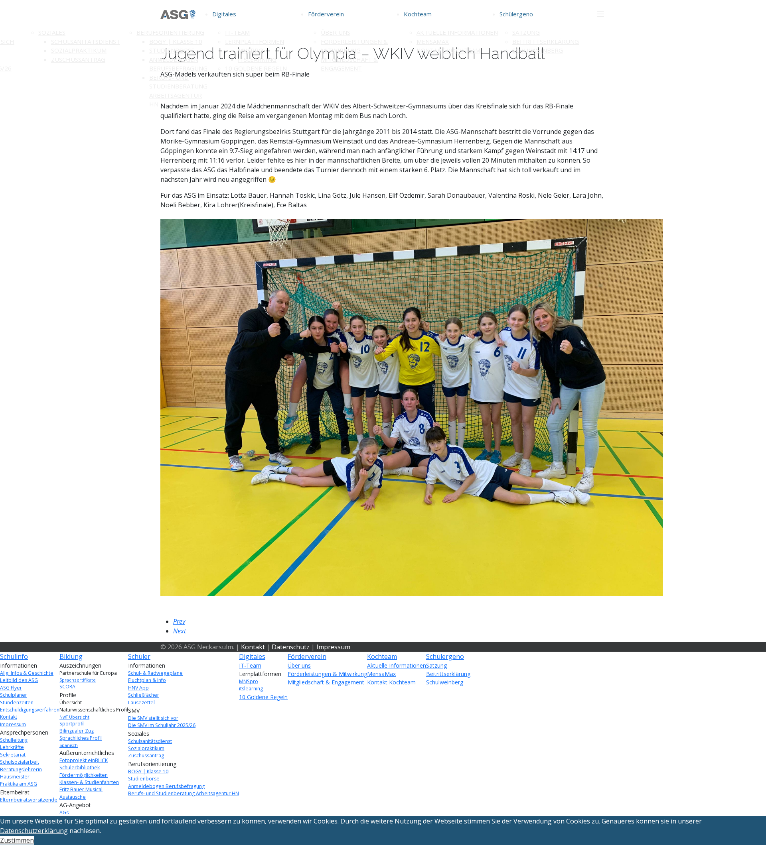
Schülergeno (516, 14)
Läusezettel (141, 702)
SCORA (67, 686)
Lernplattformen (254, 41)
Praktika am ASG (18, 783)
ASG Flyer (11, 687)
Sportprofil (72, 723)
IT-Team (237, 32)
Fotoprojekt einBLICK (83, 760)
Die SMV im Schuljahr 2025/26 (161, 725)
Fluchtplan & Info (147, 680)
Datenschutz (291, 647)
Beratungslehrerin (21, 769)
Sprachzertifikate (77, 680)
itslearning (257, 59)
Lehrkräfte (12, 747)
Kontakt (253, 647)
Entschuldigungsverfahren (29, 709)
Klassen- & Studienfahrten (89, 782)
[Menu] (600, 14)
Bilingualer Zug (76, 730)
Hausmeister (15, 776)
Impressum (333, 647)
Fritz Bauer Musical (81, 789)
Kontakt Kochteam (448, 50)
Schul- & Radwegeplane (155, 673)
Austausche (72, 797)
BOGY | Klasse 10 (175, 41)
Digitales (224, 14)
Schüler (139, 656)
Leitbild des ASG (19, 680)
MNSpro (250, 50)
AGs (64, 812)
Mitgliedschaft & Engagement (326, 682)
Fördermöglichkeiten (83, 775)
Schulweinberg (537, 50)
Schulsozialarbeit (19, 762)
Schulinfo (14, 656)
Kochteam (418, 14)
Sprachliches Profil (80, 738)
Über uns (335, 32)
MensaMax (433, 41)
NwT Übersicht (74, 717)
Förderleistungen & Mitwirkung (327, 674)
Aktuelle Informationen (457, 32)
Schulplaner (13, 695)
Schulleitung (14, 740)
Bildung (71, 656)
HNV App (138, 687)
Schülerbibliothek (79, 767)
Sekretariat (13, 754)
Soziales (51, 32)
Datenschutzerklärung (34, 830)
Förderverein (326, 14)
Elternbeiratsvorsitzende (28, 799)
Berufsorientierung (170, 32)
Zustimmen (17, 840)
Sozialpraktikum (79, 50)
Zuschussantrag (78, 59)
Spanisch (68, 745)
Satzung (526, 32)
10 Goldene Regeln (256, 68)
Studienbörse (172, 50)
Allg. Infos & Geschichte (26, 673)
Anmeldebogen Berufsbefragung (166, 786)
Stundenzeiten (17, 702)
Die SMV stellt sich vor (153, 718)
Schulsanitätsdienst (85, 41)
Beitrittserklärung (545, 41)
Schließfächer (143, 695)
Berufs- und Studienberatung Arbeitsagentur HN (183, 793)
